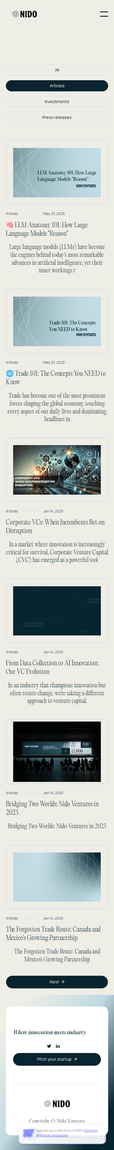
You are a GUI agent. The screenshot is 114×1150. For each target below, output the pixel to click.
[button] (104, 14)
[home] (24, 14)
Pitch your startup (57, 1059)
